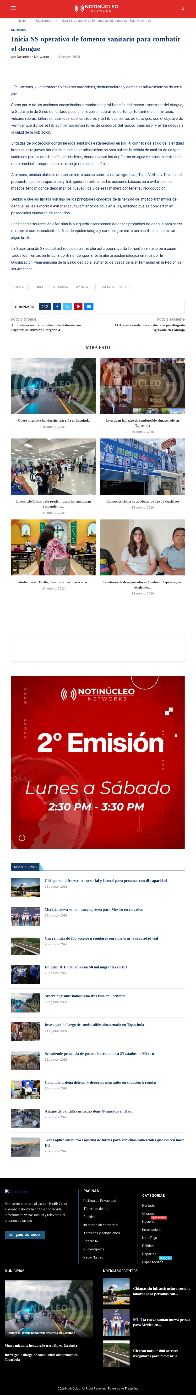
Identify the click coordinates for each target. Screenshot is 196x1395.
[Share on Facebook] (57, 306)
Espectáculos (152, 1262)
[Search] (182, 8)
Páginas (91, 1191)
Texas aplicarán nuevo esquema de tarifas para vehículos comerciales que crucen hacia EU (115, 1142)
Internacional (152, 1229)
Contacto (90, 1241)
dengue (39, 287)
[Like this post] (46, 306)
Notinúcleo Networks (33, 57)
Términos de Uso (96, 1208)
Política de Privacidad (99, 1200)
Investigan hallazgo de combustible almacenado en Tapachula (94, 1025)
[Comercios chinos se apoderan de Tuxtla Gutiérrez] (142, 466)
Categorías (153, 1196)
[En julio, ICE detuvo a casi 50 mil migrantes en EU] (25, 974)
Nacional (148, 1221)
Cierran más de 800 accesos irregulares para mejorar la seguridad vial (101, 938)
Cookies (89, 1217)
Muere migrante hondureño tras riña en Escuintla (53, 420)
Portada (148, 1205)
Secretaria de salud (113, 287)
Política (148, 1246)
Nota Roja (149, 1237)
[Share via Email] (88, 306)
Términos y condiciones (101, 1233)
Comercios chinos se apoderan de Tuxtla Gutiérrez (142, 501)
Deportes (149, 1254)
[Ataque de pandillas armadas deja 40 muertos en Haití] (25, 1118)
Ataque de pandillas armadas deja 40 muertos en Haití (88, 1111)
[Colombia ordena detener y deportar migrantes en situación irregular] (25, 1089)
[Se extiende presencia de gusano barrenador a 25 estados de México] (25, 1060)
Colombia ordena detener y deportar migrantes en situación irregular (101, 1082)
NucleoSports (93, 1249)
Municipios (43, 20)
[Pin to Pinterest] (78, 306)
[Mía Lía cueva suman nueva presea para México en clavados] (25, 916)
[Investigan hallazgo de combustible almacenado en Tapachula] (142, 386)
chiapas (20, 287)
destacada (60, 287)
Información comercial (100, 1225)
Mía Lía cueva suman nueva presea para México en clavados (94, 909)
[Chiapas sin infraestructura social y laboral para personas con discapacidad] (25, 887)
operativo (83, 287)
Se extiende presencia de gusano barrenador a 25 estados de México (99, 1054)
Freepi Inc (131, 1388)
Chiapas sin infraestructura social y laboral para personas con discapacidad (106, 881)
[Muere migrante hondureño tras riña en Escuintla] (53, 386)
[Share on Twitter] (67, 306)
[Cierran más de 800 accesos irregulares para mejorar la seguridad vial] (25, 945)
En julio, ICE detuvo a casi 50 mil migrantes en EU (86, 967)
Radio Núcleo (93, 1257)
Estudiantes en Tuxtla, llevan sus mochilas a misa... (53, 582)
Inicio (22, 20)
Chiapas (148, 1213)
